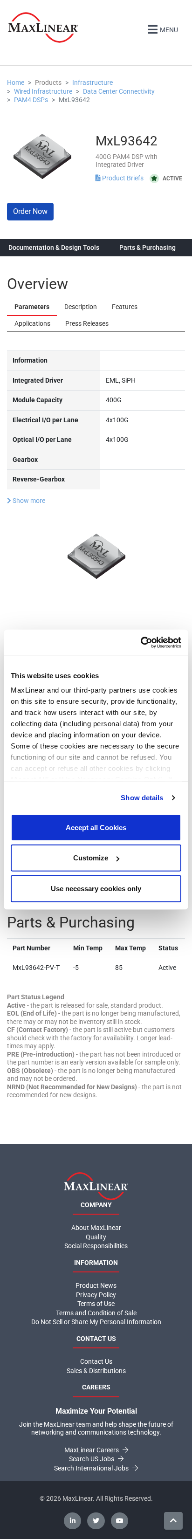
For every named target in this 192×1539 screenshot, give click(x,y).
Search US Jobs (92, 1459)
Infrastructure (92, 82)
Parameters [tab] (31, 306)
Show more (28, 500)
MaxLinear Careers (92, 1450)
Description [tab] (80, 306)
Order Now (30, 211)
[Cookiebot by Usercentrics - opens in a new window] (140, 643)
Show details (142, 798)
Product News (96, 1285)
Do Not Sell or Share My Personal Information (96, 1322)
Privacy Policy (96, 1295)
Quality (96, 1237)
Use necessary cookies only (96, 888)
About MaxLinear (96, 1227)
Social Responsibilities (96, 1246)
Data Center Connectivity (119, 91)
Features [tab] (124, 306)
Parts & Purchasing (147, 247)
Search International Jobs (92, 1468)
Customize (90, 858)
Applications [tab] (32, 323)
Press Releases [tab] (87, 323)
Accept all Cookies (96, 827)
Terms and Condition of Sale (96, 1313)
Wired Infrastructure (43, 91)
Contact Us (96, 1361)
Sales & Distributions (96, 1370)
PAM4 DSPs (31, 99)
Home (15, 82)
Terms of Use (96, 1303)
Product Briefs (123, 178)
